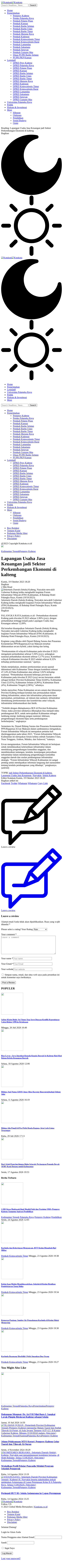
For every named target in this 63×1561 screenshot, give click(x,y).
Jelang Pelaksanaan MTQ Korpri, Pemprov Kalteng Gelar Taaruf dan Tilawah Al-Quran (30, 1442)
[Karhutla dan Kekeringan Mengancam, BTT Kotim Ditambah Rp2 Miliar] (12, 1242)
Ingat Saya (9, 1548)
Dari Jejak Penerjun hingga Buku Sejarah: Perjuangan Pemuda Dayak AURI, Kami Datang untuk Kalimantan (30, 1165)
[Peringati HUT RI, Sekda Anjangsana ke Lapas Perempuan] (31, 1485)
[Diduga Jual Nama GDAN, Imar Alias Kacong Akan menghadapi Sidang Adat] (12, 1086)
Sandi (3, 1542)
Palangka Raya (27, 1217)
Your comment (9, 934)
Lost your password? (11, 1558)
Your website (7, 969)
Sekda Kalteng (49, 775)
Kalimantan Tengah (10, 551)
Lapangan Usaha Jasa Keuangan (16, 775)
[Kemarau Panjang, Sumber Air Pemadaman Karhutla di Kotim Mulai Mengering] (12, 1314)
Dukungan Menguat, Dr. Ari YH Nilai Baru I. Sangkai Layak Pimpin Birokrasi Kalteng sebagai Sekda (28, 1415)
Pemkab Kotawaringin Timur (14, 1256)
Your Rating (27, 929)
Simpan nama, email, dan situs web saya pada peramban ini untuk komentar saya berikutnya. (30, 976)
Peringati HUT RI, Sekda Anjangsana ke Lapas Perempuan (31, 1493)
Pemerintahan (39, 1406)
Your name (7, 958)
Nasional (23, 1435)
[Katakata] (11, 2)
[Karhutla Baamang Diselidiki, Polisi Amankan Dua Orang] (12, 1350)
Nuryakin (37, 775)
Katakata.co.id (40, 1507)
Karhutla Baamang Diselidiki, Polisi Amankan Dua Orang (25, 1356)
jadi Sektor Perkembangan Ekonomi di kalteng (30, 773)
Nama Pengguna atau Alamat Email (17, 1537)
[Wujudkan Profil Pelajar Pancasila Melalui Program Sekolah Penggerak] (31, 1457)
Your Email (7, 964)
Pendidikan (56, 1217)
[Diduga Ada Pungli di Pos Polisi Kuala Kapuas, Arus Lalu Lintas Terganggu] (12, 1122)
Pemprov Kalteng (27, 551)
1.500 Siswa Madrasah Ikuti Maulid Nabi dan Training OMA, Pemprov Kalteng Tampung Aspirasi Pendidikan (30, 1210)
